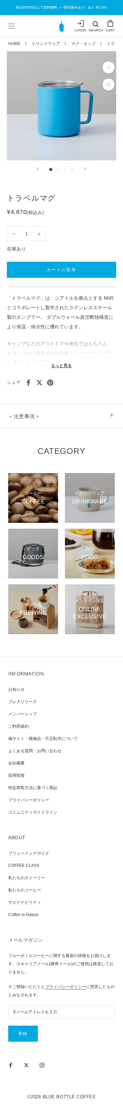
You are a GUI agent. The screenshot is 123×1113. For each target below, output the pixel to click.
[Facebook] (28, 383)
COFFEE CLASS (23, 865)
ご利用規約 (18, 726)
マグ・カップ (83, 43)
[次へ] (85, 169)
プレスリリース (22, 701)
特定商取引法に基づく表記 (32, 787)
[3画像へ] (65, 169)
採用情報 (16, 775)
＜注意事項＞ (24, 416)
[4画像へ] (72, 169)
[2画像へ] (57, 169)
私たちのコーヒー (24, 890)
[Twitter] (39, 383)
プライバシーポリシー (28, 800)
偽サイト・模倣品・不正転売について (43, 738)
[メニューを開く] (11, 26)
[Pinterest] (50, 383)
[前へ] (38, 169)
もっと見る (61, 365)
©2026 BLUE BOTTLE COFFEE (61, 1096)
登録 (23, 1033)
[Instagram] (42, 1065)
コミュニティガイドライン (32, 812)
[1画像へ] (50, 169)
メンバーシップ (22, 714)
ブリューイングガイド (28, 853)
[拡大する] (108, 67)
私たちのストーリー (26, 877)
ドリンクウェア (45, 43)
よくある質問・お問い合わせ (35, 750)
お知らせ (16, 689)
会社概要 (16, 763)
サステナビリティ (24, 902)
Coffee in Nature (23, 914)
